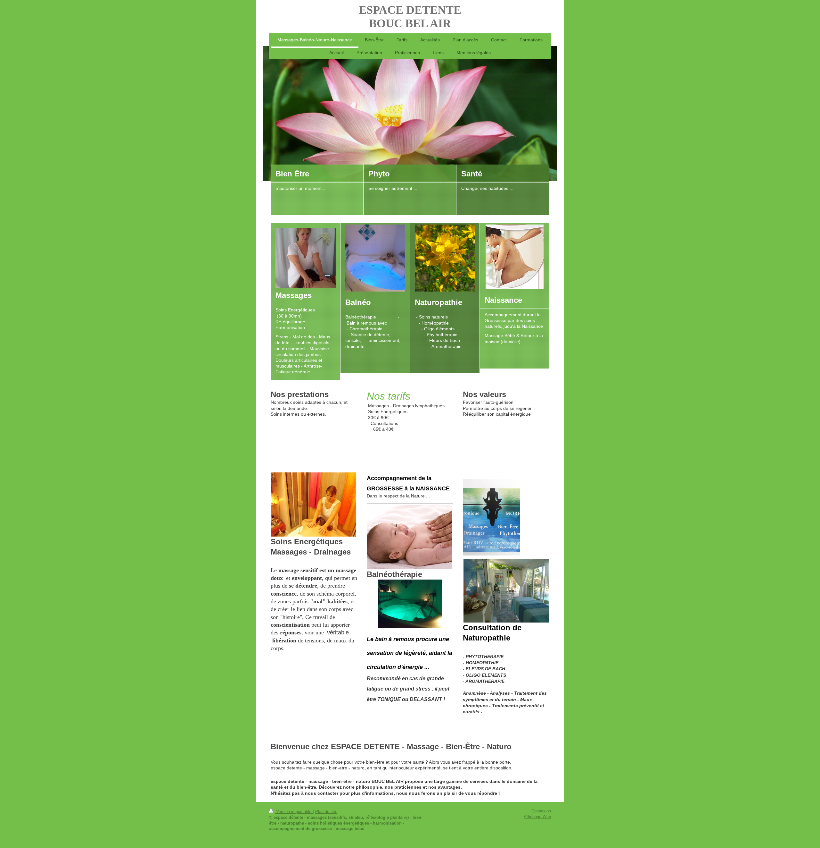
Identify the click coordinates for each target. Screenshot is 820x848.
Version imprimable (294, 812)
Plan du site (326, 812)
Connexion (541, 811)
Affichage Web (537, 817)
